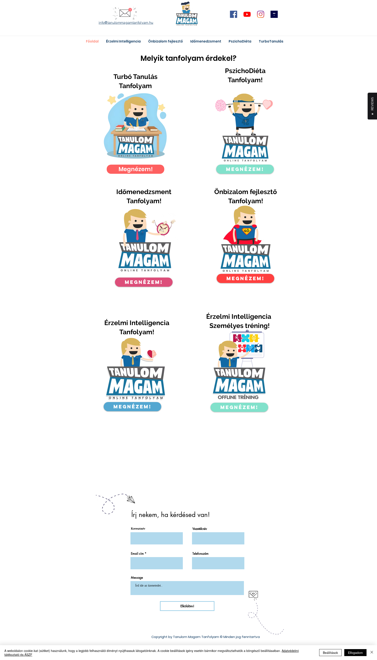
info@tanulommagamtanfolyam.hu (126, 22)
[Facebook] (233, 14)
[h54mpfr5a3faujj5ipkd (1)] (274, 14)
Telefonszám (200, 553)
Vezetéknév (199, 528)
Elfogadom (355, 652)
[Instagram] (260, 14)
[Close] (371, 653)
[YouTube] (247, 14)
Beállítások (330, 652)
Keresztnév (138, 528)
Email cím (137, 553)
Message (137, 577)
